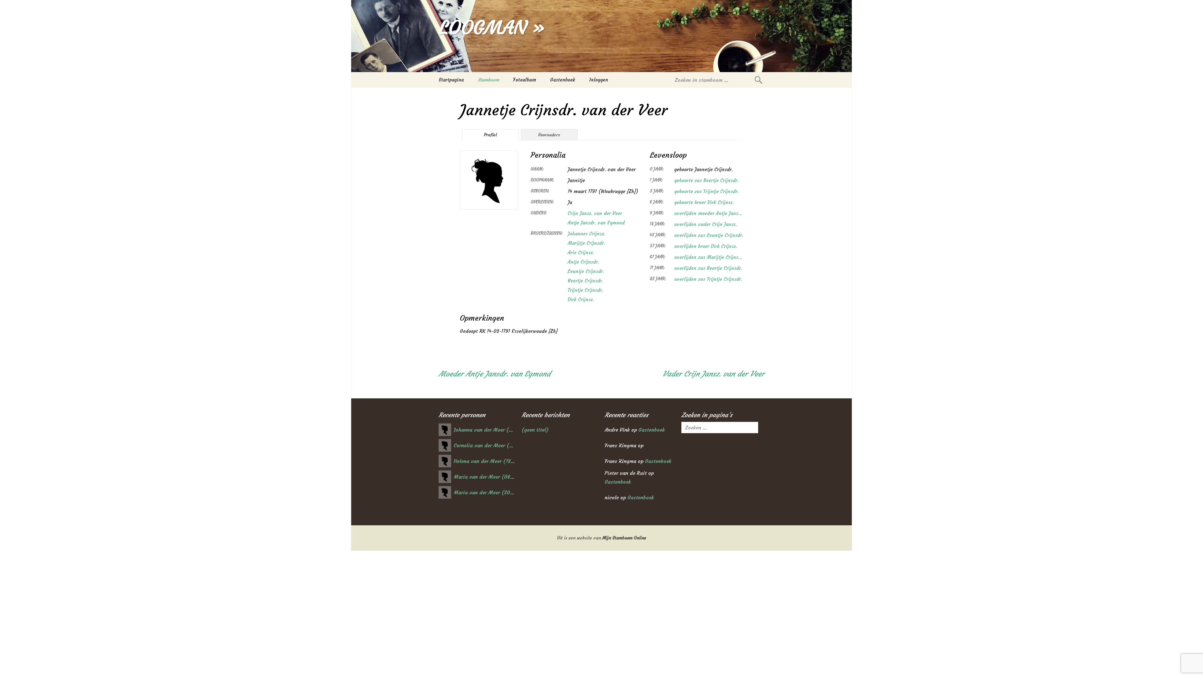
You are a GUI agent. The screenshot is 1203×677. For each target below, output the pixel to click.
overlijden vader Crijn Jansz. (705, 224)
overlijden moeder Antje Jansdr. (708, 213)
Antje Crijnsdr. (583, 262)
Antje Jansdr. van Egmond (596, 223)
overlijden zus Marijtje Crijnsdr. (708, 257)
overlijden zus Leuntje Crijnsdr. (708, 235)
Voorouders (549, 135)
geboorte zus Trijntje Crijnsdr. (706, 191)
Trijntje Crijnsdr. (585, 290)
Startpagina (451, 80)
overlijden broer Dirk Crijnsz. (705, 246)
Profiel (490, 135)
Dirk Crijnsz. (581, 299)
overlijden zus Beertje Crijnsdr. (708, 268)
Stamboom (488, 80)
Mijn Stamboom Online (624, 538)
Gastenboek (562, 80)
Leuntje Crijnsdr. (586, 271)
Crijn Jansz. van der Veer (595, 213)
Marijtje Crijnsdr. (586, 243)
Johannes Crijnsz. (586, 234)
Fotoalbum (524, 80)
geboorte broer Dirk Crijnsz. (704, 202)
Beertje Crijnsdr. (585, 281)
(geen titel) (535, 430)
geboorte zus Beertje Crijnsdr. (706, 180)
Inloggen (598, 80)
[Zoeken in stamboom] (758, 79)
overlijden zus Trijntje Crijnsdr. (708, 279)
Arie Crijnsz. (581, 252)
